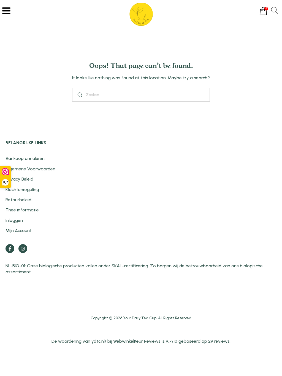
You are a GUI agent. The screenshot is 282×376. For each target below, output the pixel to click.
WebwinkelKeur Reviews (137, 341)
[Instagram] (22, 248)
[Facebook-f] (10, 248)
